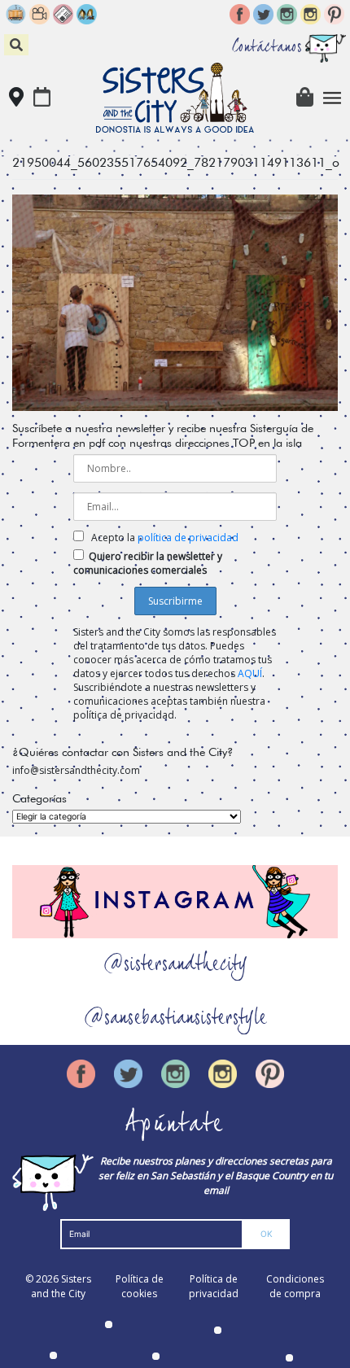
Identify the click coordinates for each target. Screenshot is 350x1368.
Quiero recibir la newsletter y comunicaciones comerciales (147, 563)
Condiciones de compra (295, 1286)
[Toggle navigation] (332, 98)
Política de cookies (140, 1286)
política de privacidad (188, 537)
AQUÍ (250, 673)
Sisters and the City (61, 1286)
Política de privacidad (213, 1286)
